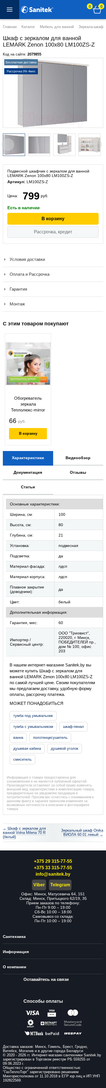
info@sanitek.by (53, 874)
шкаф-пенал (73, 726)
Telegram (60, 884)
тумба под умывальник (33, 716)
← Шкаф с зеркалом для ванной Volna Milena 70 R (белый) (24, 832)
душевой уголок (64, 748)
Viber (39, 884)
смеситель (22, 759)
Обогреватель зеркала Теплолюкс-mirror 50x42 (28, 405)
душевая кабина (27, 748)
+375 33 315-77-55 (53, 867)
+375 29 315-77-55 (53, 861)
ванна (18, 737)
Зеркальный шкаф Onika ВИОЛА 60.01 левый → (82, 832)
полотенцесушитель (50, 737)
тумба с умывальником (33, 726)
